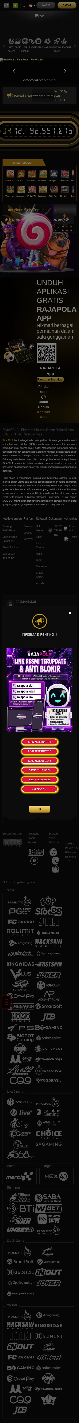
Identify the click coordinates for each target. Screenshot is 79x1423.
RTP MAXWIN (39, 789)
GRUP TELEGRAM (39, 779)
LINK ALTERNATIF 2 (39, 751)
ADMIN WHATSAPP (39, 770)
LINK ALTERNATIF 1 (39, 742)
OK (39, 809)
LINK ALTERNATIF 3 (39, 760)
